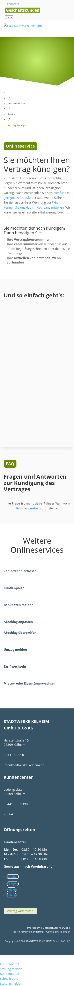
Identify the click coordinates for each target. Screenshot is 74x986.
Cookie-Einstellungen (58, 931)
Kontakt (9, 814)
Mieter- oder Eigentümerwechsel (29, 683)
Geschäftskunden (22, 10)
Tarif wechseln (15, 666)
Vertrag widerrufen (20, 911)
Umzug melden (15, 649)
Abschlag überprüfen (20, 632)
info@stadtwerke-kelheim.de (24, 765)
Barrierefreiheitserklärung (28, 931)
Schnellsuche (9, 978)
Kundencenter (27, 508)
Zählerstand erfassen (20, 571)
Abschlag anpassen (18, 622)
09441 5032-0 (14, 755)
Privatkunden (12, 3)
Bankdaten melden (19, 605)
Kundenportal (14, 588)
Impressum (33, 927)
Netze (9, 17)
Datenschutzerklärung (55, 927)
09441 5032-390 (16, 804)
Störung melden (11, 969)
